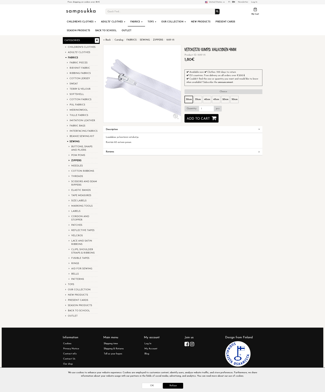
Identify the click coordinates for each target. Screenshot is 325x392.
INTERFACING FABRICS (84, 131)
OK (152, 385)
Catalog (119, 40)
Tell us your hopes (113, 354)
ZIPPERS (76, 160)
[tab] (182, 129)
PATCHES (76, 225)
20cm (225, 99)
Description (112, 129)
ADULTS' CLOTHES (112, 22)
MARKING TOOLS (82, 206)
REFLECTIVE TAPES (82, 230)
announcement (225, 82)
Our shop (68, 364)
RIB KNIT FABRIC (80, 68)
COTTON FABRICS (80, 99)
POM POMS (78, 155)
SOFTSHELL (77, 94)
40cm (207, 99)
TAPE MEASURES (81, 195)
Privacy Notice (71, 348)
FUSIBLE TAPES (80, 258)
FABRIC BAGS (77, 126)
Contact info (70, 354)
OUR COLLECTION (172, 22)
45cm (216, 99)
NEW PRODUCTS (200, 22)
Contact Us (69, 359)
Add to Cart (198, 118)
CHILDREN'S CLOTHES (80, 22)
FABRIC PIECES (79, 63)
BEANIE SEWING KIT (82, 136)
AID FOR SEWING (81, 268)
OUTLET (126, 30)
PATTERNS (77, 279)
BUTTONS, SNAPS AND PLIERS (81, 148)
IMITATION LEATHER (82, 120)
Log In (254, 2)
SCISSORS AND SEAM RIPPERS (84, 183)
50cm (234, 99)
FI (229, 2)
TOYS (151, 22)
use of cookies (236, 376)
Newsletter (243, 2)
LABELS (75, 211)
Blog (146, 354)
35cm (198, 99)
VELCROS (77, 235)
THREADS (77, 176)
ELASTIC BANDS (81, 190)
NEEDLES (77, 166)
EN (233, 2)
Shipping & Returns (114, 348)
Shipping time (111, 343)
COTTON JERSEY (80, 78)
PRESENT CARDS (225, 22)
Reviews (110, 151)
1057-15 (170, 40)
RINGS (75, 263)
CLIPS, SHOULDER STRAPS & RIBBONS (83, 251)
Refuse (173, 385)
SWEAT (74, 84)
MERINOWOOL (79, 110)
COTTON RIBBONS (82, 171)
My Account (150, 348)
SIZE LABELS (78, 200)
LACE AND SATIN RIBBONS (81, 243)
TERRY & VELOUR (80, 89)
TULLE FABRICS (79, 115)
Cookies (67, 343)
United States (215, 2)
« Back (107, 40)
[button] (244, 75)
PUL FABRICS (77, 105)
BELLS (75, 274)
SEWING (75, 141)
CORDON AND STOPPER (80, 218)
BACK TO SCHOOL (106, 30)
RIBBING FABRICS (80, 73)
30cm (189, 99)
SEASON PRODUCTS (78, 30)
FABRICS (135, 22)
